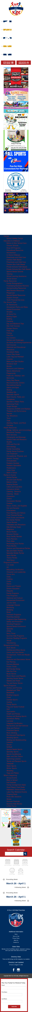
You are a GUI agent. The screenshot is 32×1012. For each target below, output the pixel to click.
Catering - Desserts (14, 491)
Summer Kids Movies (14, 803)
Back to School (12, 780)
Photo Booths (11, 546)
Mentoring (10, 607)
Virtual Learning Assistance (16, 276)
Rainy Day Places (13, 380)
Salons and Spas (13, 387)
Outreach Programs (14, 614)
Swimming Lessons (14, 759)
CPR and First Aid (13, 444)
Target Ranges (12, 406)
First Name (4, 992)
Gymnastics (11, 711)
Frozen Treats (12, 666)
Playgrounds (11, 373)
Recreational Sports (14, 385)
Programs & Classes (11, 562)
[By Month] (8, 862)
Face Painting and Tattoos (16, 513)
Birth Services (12, 434)
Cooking (9, 579)
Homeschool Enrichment (15, 600)
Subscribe (14, 1006)
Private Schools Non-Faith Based (19, 269)
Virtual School (12, 278)
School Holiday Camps (15, 238)
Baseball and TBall (13, 690)
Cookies (9, 503)
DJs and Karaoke (13, 508)
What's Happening (10, 775)
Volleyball (10, 763)
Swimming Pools (13, 404)
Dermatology (11, 446)
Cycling (9, 702)
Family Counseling (13, 449)
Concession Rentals (14, 501)
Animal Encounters (13, 309)
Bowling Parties (12, 484)
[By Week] (16, 862)
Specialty (10, 628)
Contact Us (16, 942)
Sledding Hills (11, 392)
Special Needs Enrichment (16, 626)
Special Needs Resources (16, 295)
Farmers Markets (13, 664)
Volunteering (11, 643)
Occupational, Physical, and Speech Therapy (17, 457)
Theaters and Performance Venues (16, 412)
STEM (9, 631)
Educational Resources (15, 250)
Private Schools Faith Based (17, 267)
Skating (9, 389)
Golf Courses (11, 345)
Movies (9, 366)
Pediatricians (11, 468)
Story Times (11, 633)
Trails (8, 420)
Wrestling (10, 770)
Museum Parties (12, 534)
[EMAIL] (20, 871)
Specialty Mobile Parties (15, 553)
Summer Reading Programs (17, 638)
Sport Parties (11, 555)
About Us (16, 940)
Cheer (9, 697)
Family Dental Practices (15, 451)
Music (9, 612)
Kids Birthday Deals (14, 527)
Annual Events (12, 777)
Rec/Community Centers (15, 382)
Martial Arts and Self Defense (17, 725)
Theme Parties (12, 557)
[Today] (25, 862)
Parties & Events (10, 475)
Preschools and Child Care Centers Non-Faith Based (16, 263)
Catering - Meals (13, 494)
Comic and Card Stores (15, 652)
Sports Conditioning (14, 754)
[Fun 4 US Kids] (16, 8)
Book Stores (11, 647)
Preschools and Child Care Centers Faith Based (16, 258)
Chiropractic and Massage (16, 437)
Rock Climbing (12, 733)
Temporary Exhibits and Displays (18, 408)
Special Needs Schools (15, 271)
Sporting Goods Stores (15, 678)
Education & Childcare (12, 241)
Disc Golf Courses (13, 326)
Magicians (10, 529)
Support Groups (12, 297)
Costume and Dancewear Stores (18, 659)
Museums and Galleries (15, 368)
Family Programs (13, 593)
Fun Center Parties (13, 520)
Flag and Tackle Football (15, 707)
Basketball (10, 692)
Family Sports (12, 704)
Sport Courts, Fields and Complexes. (15, 398)
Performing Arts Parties (15, 543)
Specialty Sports (12, 751)
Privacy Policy (16, 938)
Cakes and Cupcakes (14, 486)
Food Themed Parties (14, 515)
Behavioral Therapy (14, 432)
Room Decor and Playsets (16, 676)
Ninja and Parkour (13, 728)
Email (3, 985)
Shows (9, 799)
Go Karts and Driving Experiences (19, 342)
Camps (6, 236)
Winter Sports (12, 768)
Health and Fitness (13, 714)
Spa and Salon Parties (15, 550)
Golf (8, 709)
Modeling (10, 610)
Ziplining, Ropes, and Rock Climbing (16, 424)
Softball (9, 747)
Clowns (9, 498)
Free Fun (10, 335)
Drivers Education (13, 588)
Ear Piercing (11, 662)
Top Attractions (12, 415)
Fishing (9, 333)
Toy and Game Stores (15, 683)
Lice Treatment (12, 453)
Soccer (9, 744)
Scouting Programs (14, 624)
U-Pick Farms (11, 806)
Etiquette (10, 591)
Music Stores (11, 673)
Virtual (9, 640)
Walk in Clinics (12, 472)
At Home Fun (11, 314)
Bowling (9, 319)
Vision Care (11, 470)
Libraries (10, 359)
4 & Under (10, 565)
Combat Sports (12, 699)
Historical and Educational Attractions (16, 348)
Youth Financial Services (15, 300)
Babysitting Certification (15, 569)
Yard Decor (11, 560)
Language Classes (13, 605)
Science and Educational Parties (18, 548)
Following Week (20, 887)
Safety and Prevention (15, 621)
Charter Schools (12, 245)
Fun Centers (11, 337)
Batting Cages (12, 316)
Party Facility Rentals (14, 536)
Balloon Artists (12, 482)
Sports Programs (10, 685)
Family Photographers (14, 283)
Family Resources (10, 281)
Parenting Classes (13, 617)
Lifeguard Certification (15, 723)
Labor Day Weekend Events (17, 792)
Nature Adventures (13, 371)
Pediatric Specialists (14, 465)
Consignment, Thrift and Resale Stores (18, 655)
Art (8, 567)
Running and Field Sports (16, 735)
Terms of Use (16, 936)
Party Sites (11, 541)
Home (16, 934)
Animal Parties (12, 477)
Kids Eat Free (11, 671)
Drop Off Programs (13, 248)
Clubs (9, 576)
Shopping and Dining (11, 645)
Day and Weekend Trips (15, 323)
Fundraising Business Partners (18, 285)
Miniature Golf (12, 363)
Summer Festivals (13, 801)
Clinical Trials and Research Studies (17, 440)
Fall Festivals (11, 782)
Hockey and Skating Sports (16, 716)
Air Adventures (12, 304)
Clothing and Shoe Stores (16, 650)
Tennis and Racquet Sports (16, 761)
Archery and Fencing (14, 688)
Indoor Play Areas (13, 354)
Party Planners (12, 539)
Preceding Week (12, 879)
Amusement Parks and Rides (17, 307)
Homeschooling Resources (16, 288)
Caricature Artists (13, 489)
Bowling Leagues (13, 695)
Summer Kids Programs (15, 636)
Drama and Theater (14, 586)
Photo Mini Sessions (14, 796)
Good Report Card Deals (16, 787)
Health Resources (10, 427)
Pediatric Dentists (13, 463)
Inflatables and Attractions (16, 524)
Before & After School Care (17, 243)
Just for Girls (11, 602)
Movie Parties (11, 531)
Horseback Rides (13, 352)
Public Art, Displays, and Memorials (15, 376)
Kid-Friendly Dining (13, 669)
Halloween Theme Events (16, 789)
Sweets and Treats (13, 680)
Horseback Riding (13, 718)
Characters (11, 496)
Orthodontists (11, 460)
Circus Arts (11, 574)
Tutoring (9, 274)
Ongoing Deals (12, 794)
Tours (9, 418)
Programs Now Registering (16, 619)
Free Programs (12, 595)
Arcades (10, 311)
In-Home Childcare (13, 255)
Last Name (4, 999)
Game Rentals (12, 522)
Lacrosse (10, 721)
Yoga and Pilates (13, 773)
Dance (9, 583)
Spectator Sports (13, 394)
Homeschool (11, 252)
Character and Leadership (16, 572)
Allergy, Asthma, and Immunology (19, 430)
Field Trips (10, 330)
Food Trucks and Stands (15, 517)
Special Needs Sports (14, 749)
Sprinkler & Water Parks (15, 401)
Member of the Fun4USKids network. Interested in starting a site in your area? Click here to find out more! (16, 949)
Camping (10, 321)
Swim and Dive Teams (15, 756)
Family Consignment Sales (16, 785)
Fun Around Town (10, 302)
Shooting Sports (12, 737)
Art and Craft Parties (14, 479)
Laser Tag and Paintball (15, 356)
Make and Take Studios (15, 361)
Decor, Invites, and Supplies (17, 505)
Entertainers (11, 510)
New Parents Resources (15, 290)
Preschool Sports (13, 730)
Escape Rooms (12, 328)
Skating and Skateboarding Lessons (16, 741)
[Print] (12, 871)
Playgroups (11, 293)
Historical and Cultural (14, 598)
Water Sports (11, 766)
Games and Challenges (15, 340)
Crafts (9, 581)
